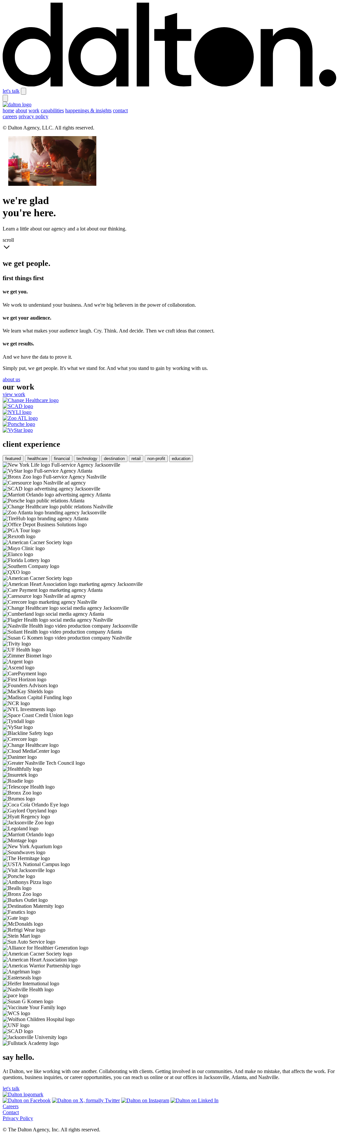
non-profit (156, 458)
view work (14, 394)
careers (10, 116)
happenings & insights (88, 110)
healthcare (37, 458)
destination (114, 458)
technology (86, 458)
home (8, 110)
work (33, 110)
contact (120, 110)
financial (62, 458)
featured (13, 458)
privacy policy (33, 116)
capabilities (52, 110)
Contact (11, 1112)
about (21, 110)
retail (136, 458)
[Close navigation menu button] (5, 98)
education (181, 458)
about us (11, 379)
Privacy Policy (18, 1118)
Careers (11, 1106)
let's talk (11, 91)
